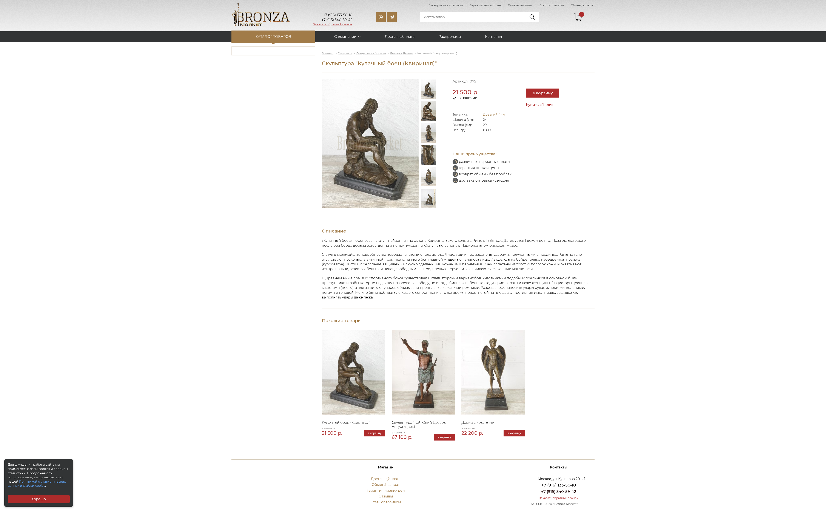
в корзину (542, 93)
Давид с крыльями (478, 423)
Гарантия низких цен (485, 5)
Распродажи (450, 37)
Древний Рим (494, 114)
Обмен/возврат (386, 485)
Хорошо (39, 499)
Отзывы (386, 496)
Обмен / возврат (583, 5)
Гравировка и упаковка (446, 5)
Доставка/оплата (400, 37)
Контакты (493, 37)
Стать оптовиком (551, 5)
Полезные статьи (520, 5)
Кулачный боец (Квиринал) (346, 423)
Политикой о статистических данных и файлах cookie (37, 484)
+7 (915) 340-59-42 (558, 491)
